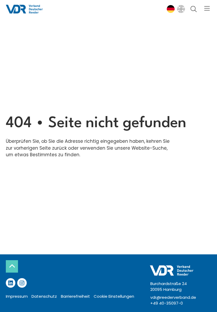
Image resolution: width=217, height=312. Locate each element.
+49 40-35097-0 (166, 303)
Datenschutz (44, 296)
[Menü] (206, 9)
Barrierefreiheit (75, 296)
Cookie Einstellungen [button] (114, 296)
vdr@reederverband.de (173, 297)
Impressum (17, 296)
